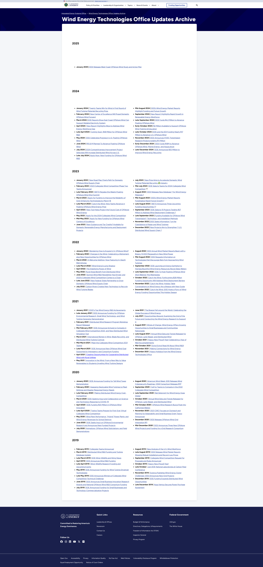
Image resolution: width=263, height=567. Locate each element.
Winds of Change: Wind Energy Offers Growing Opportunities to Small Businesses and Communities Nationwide (160, 328)
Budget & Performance (141, 522)
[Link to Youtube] (74, 541)
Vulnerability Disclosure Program (144, 558)
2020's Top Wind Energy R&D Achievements (107, 310)
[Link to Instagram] (66, 541)
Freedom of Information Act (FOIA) (146, 531)
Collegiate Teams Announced (102, 449)
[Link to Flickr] (83, 541)
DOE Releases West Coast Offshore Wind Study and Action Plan (115, 67)
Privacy (85, 558)
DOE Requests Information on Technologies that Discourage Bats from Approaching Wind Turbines (159, 260)
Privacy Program (139, 539)
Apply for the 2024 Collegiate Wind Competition (106, 215)
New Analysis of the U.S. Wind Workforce (164, 449)
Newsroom (100, 526)
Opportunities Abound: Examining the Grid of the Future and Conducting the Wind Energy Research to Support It (160, 319)
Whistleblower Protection (169, 558)
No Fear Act (113, 558)
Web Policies (125, 558)
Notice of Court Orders (94, 562)
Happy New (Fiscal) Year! (158, 464)
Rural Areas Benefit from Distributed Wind (103, 272)
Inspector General (139, 535)
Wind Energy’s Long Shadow (103, 266)
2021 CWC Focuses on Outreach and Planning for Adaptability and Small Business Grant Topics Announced (158, 414)
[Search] (197, 5)
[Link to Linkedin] (70, 541)
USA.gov (173, 522)
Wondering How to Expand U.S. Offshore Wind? (109, 251)
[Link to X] (79, 541)
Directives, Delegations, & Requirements (147, 526)
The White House (176, 526)
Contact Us (101, 531)
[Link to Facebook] (61, 541)
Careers (99, 535)
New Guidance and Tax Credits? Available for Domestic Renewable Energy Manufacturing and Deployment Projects (101, 227)
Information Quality (99, 558)
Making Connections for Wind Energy (165, 348)
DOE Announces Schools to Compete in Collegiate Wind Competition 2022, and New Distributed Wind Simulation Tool (102, 331)
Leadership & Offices (104, 522)
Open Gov (64, 558)
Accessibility (75, 558)
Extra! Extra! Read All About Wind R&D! (168, 346)
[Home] (71, 6)
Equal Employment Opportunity (71, 562)
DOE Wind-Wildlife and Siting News (106, 458)
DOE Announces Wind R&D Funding (101, 461)
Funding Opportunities (176, 5)
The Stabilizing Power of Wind (99, 269)
